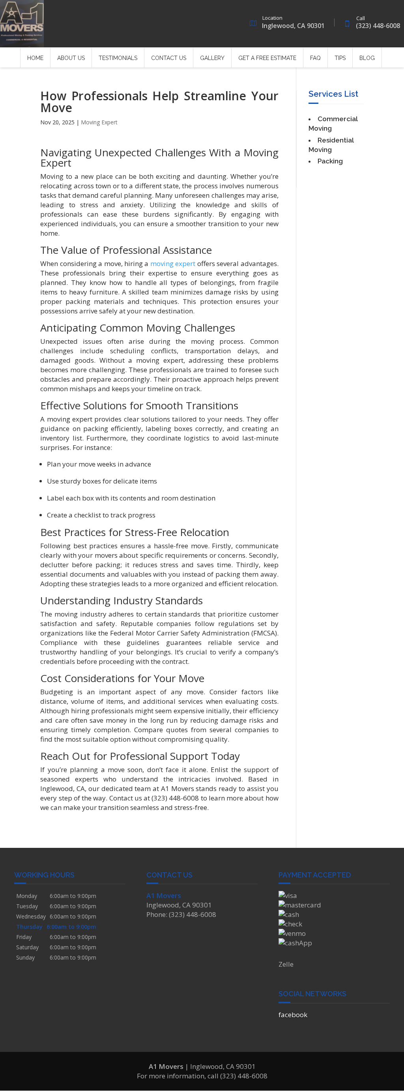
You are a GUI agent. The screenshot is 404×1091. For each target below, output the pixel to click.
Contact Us (168, 58)
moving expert (172, 263)
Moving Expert (99, 122)
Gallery (212, 58)
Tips (340, 58)
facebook (293, 1014)
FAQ (315, 58)
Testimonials (118, 58)
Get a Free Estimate (267, 58)
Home (35, 58)
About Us (71, 58)
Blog (367, 58)
